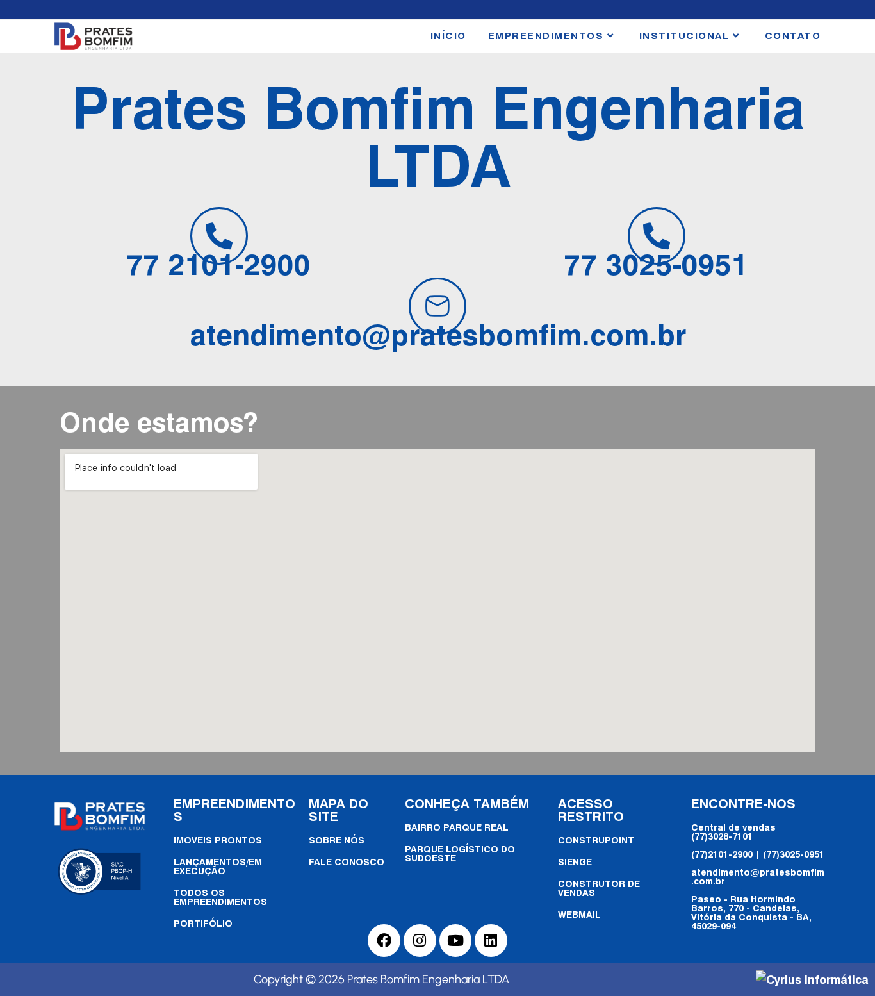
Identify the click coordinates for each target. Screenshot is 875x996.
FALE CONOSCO (346, 861)
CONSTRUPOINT (596, 839)
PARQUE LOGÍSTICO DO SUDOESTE (460, 853)
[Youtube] (455, 940)
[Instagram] (420, 940)
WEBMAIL (579, 914)
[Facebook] (384, 940)
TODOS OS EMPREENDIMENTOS (220, 897)
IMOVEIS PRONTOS (218, 839)
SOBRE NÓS (336, 839)
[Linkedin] (491, 940)
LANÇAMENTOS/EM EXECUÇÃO (218, 866)
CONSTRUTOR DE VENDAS (599, 888)
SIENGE (575, 861)
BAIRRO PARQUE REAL (457, 827)
